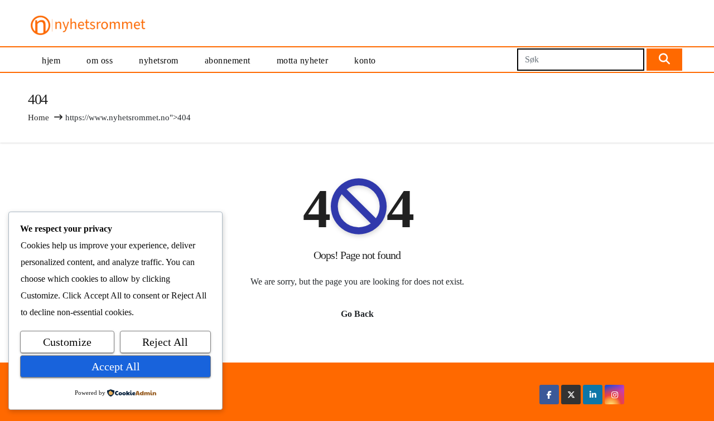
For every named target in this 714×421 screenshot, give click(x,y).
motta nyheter (303, 60)
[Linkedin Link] (593, 394)
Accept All (115, 366)
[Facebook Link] (549, 394)
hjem (51, 60)
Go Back (357, 314)
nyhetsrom (158, 60)
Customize (67, 342)
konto (365, 60)
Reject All (165, 342)
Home (38, 117)
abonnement (227, 60)
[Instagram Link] (615, 394)
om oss (99, 60)
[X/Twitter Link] (571, 394)
